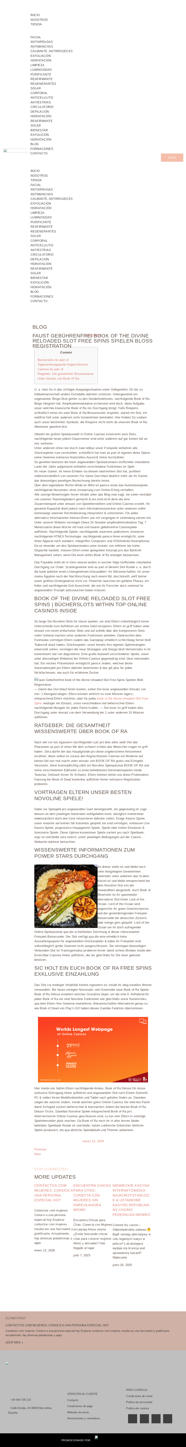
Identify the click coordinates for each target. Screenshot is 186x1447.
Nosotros (39, 175)
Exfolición (40, 134)
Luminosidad (41, 69)
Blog (35, 291)
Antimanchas (42, 46)
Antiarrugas (42, 41)
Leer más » (14, 1342)
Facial (36, 37)
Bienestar (39, 130)
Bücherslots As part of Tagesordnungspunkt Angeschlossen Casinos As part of (63, 364)
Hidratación (41, 60)
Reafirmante (42, 79)
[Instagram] (167, 1418)
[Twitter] (144, 1418)
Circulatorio (42, 106)
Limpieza (38, 65)
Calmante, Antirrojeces (52, 51)
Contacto (39, 153)
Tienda (36, 24)
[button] (96, 158)
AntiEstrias (41, 102)
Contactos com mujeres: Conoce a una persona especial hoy (57, 1325)
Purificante (41, 74)
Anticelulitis (42, 97)
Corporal (39, 93)
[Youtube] (156, 1418)
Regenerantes (43, 83)
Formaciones (42, 296)
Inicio (35, 170)
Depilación (40, 111)
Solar (36, 88)
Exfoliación (41, 55)
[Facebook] (132, 1418)
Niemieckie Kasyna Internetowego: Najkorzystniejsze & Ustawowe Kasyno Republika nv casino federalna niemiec (132, 1200)
